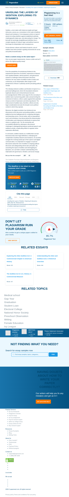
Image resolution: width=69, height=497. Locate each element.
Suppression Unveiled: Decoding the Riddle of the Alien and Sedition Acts (53, 106)
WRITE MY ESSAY (14, 177)
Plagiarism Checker (15, 413)
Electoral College (13, 309)
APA (10, 197)
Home (7, 7)
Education (22, 7)
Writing (7, 319)
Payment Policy (13, 446)
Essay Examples (14, 7)
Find (53, 354)
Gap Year (9, 298)
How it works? (13, 440)
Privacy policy (9, 494)
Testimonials (12, 442)
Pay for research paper (15, 419)
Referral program (14, 448)
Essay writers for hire (15, 423)
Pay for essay (13, 415)
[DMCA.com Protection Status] (9, 460)
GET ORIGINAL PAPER (53, 35)
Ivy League (10, 326)
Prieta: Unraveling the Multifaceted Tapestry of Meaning (22, 161)
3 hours (47, 24)
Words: (46, 53)
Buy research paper (15, 425)
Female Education (13, 323)
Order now (53, 2)
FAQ (10, 444)
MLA (15, 197)
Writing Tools (13, 435)
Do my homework (14, 411)
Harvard (21, 197)
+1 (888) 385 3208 (14, 455)
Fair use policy (31, 494)
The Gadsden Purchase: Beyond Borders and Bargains (22, 159)
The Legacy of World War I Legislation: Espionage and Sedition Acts (51, 91)
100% (46, 28)
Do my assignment (14, 417)
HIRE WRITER (12, 240)
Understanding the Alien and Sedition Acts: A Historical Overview (47, 258)
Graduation (10, 302)
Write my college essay (16, 421)
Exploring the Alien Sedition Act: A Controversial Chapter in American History (19, 258)
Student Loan (11, 305)
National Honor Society (16, 312)
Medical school (12, 295)
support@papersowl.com (16, 453)
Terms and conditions (20, 494)
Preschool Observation (16, 316)
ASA (33, 197)
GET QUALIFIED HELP (43, 401)
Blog (10, 433)
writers (57, 24)
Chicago (27, 197)
